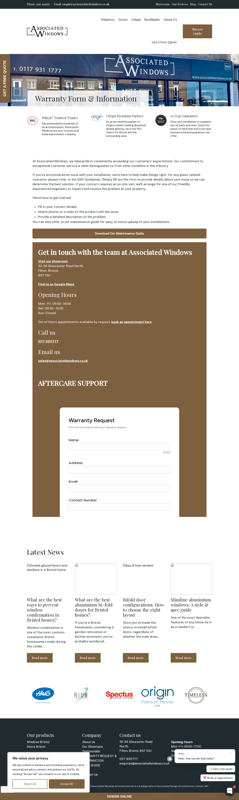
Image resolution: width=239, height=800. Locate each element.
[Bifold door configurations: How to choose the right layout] (143, 579)
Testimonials (91, 751)
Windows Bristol (38, 742)
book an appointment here (131, 322)
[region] (48, 772)
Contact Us (205, 4)
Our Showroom (92, 746)
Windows (108, 19)
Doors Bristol (36, 746)
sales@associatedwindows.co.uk (63, 361)
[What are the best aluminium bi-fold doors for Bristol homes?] (95, 579)
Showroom (163, 4)
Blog (193, 4)
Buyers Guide (197, 31)
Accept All (66, 783)
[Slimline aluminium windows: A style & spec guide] (191, 579)
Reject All (30, 783)
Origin (136, 19)
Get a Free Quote (164, 42)
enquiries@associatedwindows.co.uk (85, 4)
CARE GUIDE (91, 765)
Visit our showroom (53, 261)
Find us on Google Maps (56, 284)
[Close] (85, 755)
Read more (40, 658)
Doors (123, 19)
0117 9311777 (43, 4)
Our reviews (180, 4)
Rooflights (152, 19)
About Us (170, 19)
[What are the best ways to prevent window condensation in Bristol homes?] (47, 579)
